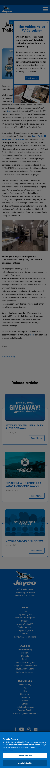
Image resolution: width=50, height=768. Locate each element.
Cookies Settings (25, 755)
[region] (25, 749)
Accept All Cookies (25, 763)
